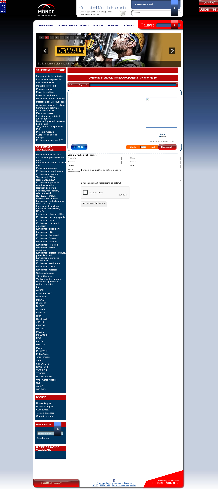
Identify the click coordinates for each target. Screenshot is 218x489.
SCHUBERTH (43, 357)
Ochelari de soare (45, 273)
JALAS (39, 386)
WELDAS (40, 389)
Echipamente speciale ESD (50, 140)
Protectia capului (44, 89)
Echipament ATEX (45, 220)
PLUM (39, 347)
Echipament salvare (46, 266)
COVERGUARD (44, 293)
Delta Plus (41, 296)
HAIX (38, 315)
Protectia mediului (45, 132)
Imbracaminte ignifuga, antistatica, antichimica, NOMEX (48, 208)
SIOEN (39, 360)
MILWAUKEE (42, 335)
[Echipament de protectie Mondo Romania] (46, 19)
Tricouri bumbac (44, 276)
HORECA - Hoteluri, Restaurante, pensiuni (47, 197)
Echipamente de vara (47, 174)
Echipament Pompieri (47, 244)
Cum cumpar (42, 409)
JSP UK (40, 322)
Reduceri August (44, 406)
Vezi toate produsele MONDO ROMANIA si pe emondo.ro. (123, 77)
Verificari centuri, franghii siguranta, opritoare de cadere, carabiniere (48, 281)
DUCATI (40, 306)
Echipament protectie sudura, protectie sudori (51, 254)
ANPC (95, 485)
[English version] (3, 12)
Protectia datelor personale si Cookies (114, 483)
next (172, 50)
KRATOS (40, 325)
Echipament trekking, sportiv (50, 217)
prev (45, 50)
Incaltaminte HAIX (45, 82)
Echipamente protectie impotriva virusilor (47, 183)
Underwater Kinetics (46, 379)
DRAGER (41, 303)
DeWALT (40, 299)
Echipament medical (46, 269)
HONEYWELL (43, 319)
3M (37, 287)
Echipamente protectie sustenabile (47, 259)
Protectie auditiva (45, 92)
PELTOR (40, 344)
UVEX (39, 383)
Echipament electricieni (48, 228)
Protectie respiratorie (46, 95)
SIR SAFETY (42, 363)
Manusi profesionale (46, 168)
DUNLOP (40, 309)
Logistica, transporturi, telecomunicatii (47, 192)
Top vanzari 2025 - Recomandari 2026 (46, 178)
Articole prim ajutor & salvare (50, 105)
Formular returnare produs (124, 485)
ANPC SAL (105, 485)
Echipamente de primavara (50, 171)
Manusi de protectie (46, 85)
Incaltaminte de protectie (48, 79)
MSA (38, 338)
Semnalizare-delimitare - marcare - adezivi (48, 109)
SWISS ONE (42, 367)
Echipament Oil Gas (46, 238)
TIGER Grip (42, 370)
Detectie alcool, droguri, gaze (51, 101)
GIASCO (40, 312)
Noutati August (43, 403)
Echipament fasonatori (47, 235)
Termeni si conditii (45, 413)
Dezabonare (43, 438)
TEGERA (40, 373)
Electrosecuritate (44, 113)
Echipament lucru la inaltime (50, 98)
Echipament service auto (48, 263)
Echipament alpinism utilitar (50, 214)
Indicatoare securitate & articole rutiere (48, 117)
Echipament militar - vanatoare (46, 248)
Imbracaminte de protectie (49, 76)
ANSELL (40, 290)
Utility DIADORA (44, 376)
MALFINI (40, 328)
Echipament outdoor (46, 241)
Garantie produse (45, 416)
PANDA (40, 341)
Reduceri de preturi (46, 188)
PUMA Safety (42, 354)
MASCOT (41, 331)
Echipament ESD (44, 232)
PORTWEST (42, 351)
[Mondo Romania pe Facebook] (114, 481)
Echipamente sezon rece (48, 154)
